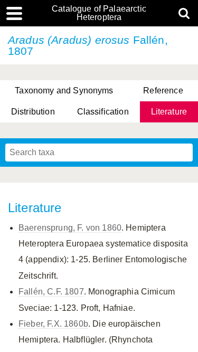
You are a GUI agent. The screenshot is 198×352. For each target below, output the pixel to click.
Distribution (33, 111)
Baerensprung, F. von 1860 (69, 227)
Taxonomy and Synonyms (64, 90)
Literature (169, 111)
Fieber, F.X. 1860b (53, 323)
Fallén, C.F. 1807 (51, 291)
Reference (163, 90)
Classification (103, 111)
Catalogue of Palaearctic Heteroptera (99, 13)
